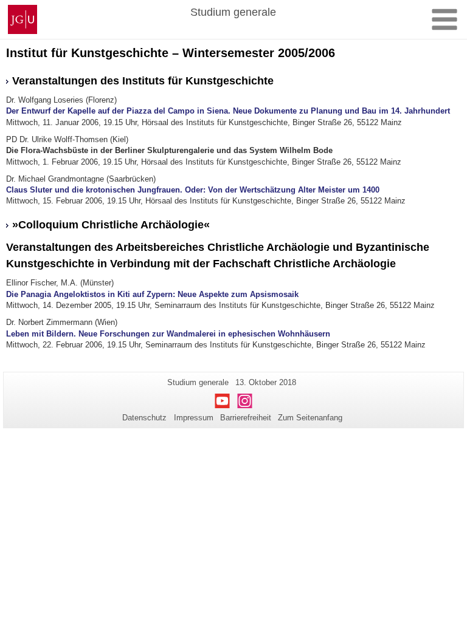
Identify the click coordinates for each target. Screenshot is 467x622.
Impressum (193, 417)
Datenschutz (144, 417)
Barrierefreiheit (245, 417)
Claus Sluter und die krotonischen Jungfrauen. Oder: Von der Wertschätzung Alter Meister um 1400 (192, 189)
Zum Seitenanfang (310, 417)
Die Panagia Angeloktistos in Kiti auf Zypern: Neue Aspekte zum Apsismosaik (152, 294)
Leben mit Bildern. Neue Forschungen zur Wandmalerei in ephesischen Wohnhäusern (168, 333)
